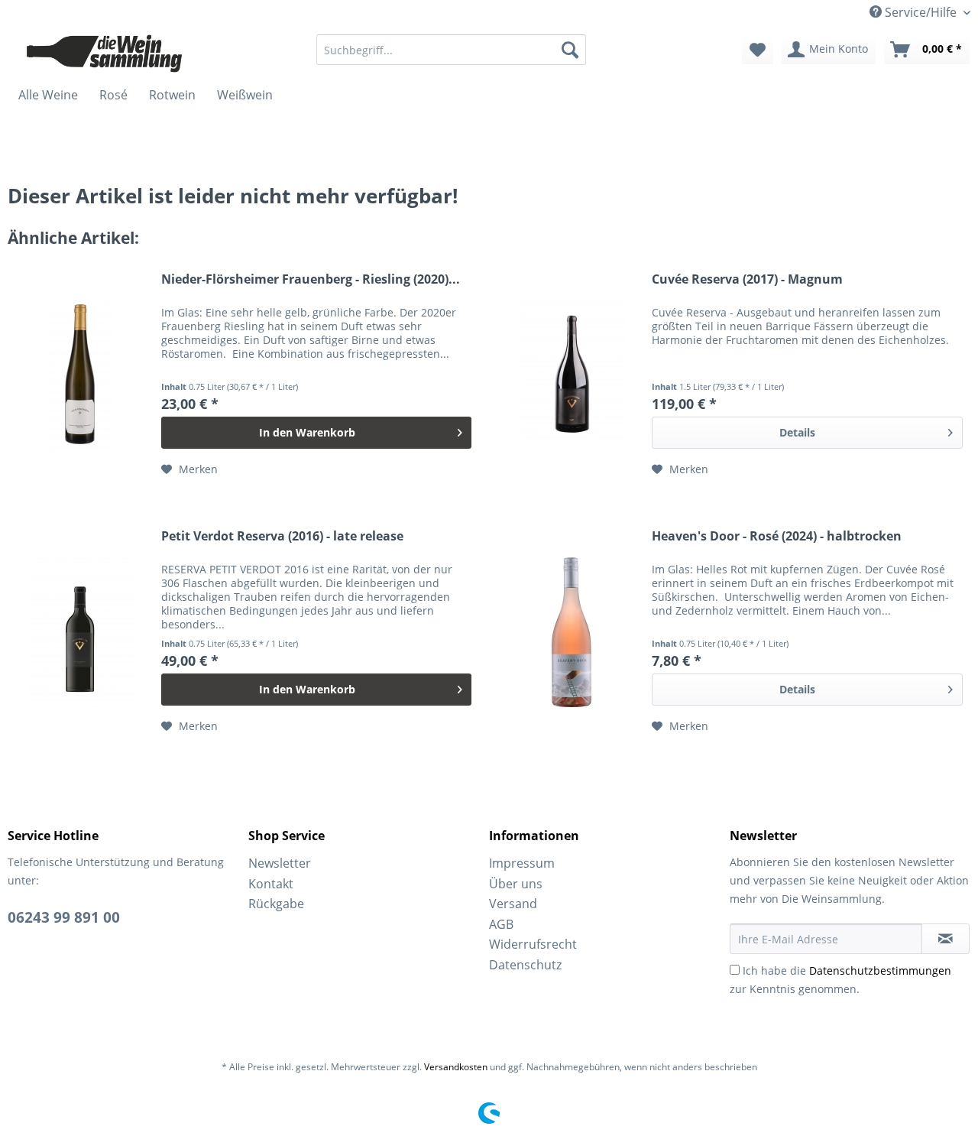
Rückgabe (276, 903)
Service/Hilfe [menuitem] (921, 12)
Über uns (515, 883)
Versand (513, 903)
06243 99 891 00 (64, 917)
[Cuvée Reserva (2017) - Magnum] (571, 375)
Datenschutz (525, 964)
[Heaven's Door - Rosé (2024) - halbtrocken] (571, 631)
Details (797, 432)
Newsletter (279, 863)
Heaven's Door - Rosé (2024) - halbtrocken (777, 536)
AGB (501, 924)
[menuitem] (451, 49)
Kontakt (270, 883)
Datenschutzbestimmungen (880, 970)
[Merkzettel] (757, 49)
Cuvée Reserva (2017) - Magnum (747, 279)
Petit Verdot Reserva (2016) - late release (282, 536)
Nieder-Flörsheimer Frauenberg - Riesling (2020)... (310, 279)
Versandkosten (455, 1066)
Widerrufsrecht (533, 944)
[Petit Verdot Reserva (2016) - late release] (81, 631)
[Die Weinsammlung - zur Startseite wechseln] (104, 53)
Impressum (522, 863)
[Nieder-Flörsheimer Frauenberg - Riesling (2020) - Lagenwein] (81, 375)
